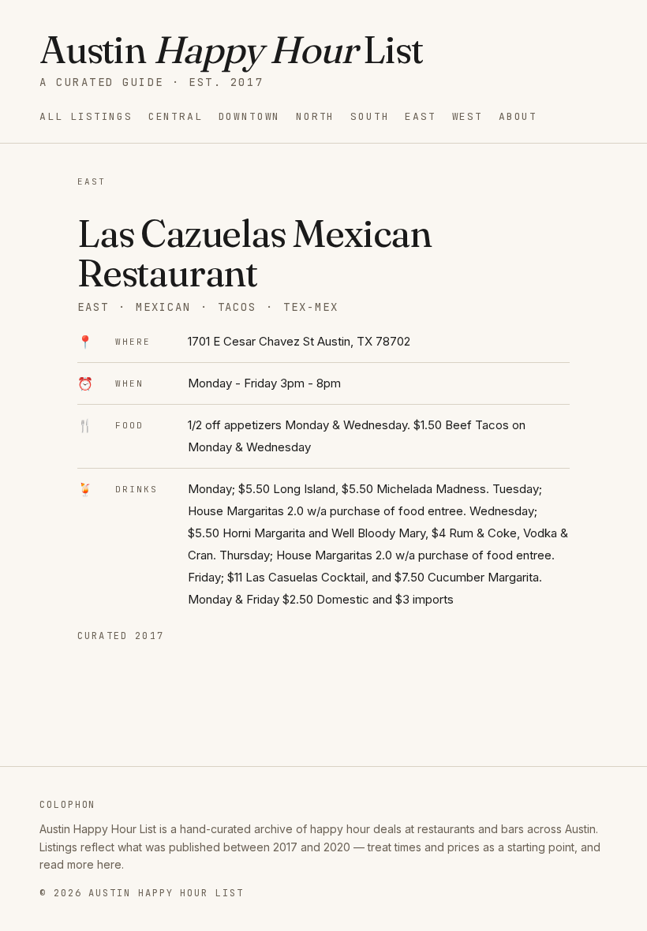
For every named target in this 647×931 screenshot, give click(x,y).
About (518, 116)
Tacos (237, 307)
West (467, 116)
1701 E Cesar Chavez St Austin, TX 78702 (299, 341)
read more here (80, 864)
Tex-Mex (310, 307)
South (369, 116)
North (315, 116)
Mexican (163, 307)
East (420, 116)
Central (175, 116)
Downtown (250, 116)
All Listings (86, 116)
